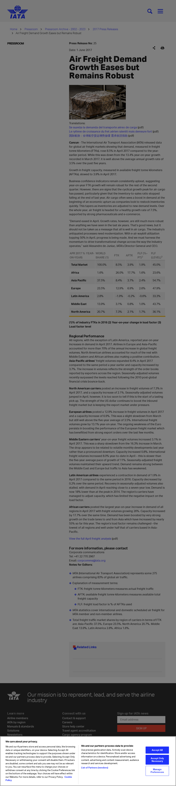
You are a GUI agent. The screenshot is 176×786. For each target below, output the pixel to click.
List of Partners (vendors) (94, 767)
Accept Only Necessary (157, 759)
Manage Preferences (157, 770)
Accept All (157, 750)
